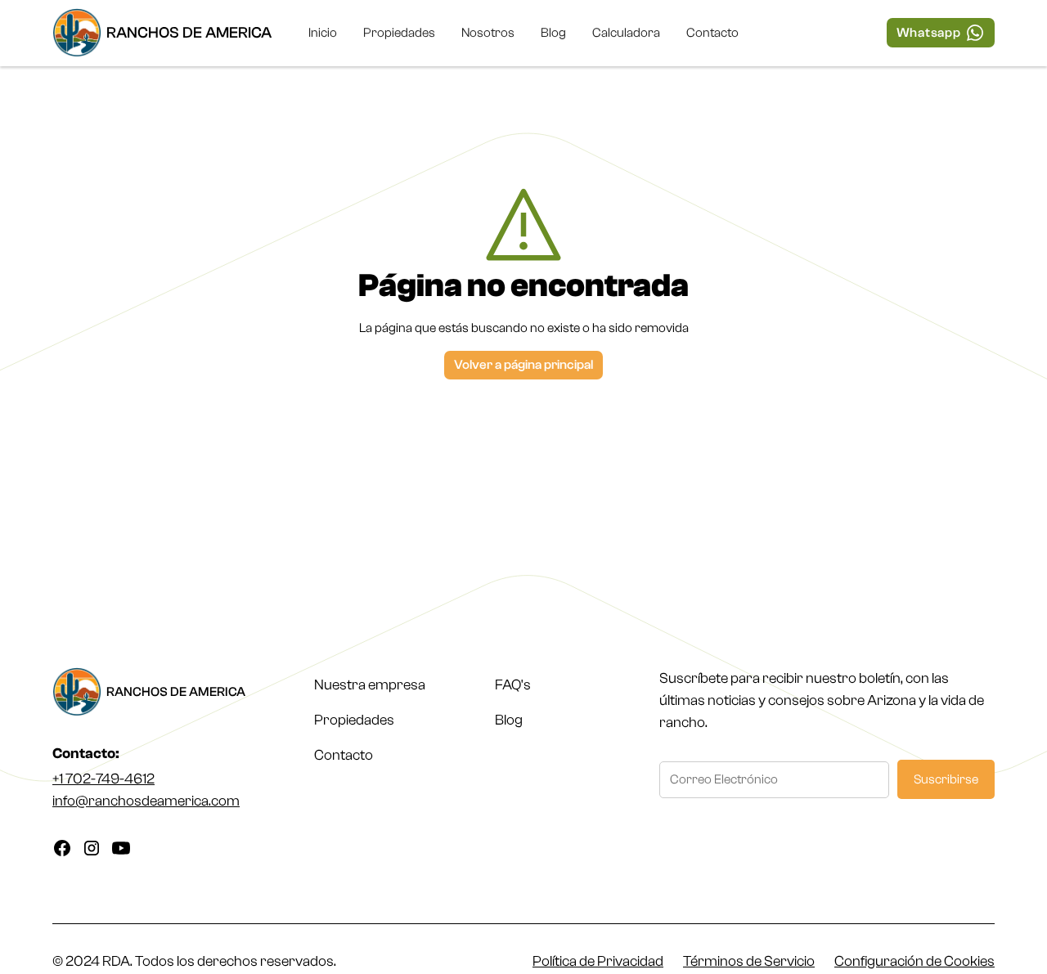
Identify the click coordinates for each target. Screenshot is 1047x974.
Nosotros (488, 32)
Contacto (712, 32)
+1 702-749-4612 (103, 779)
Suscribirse (946, 779)
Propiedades (399, 32)
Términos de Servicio (749, 961)
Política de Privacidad (597, 961)
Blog (553, 32)
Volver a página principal (523, 364)
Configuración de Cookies (914, 961)
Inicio (322, 32)
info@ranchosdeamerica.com (146, 801)
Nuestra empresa (369, 684)
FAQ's (513, 684)
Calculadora (626, 32)
